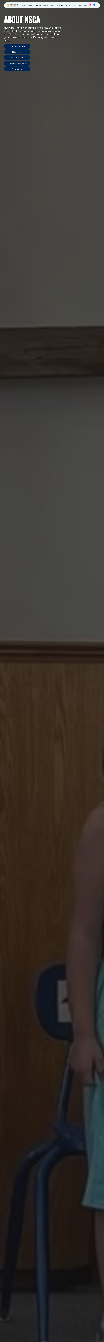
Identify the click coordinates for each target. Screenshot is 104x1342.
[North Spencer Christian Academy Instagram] (90, 4)
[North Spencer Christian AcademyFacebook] (94, 4)
